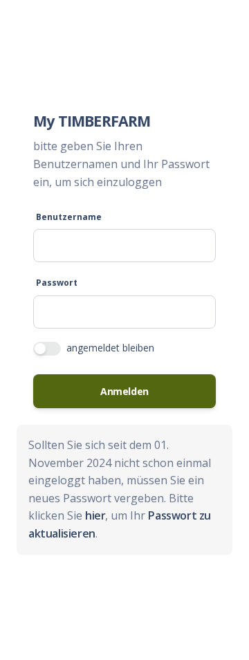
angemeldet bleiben (110, 347)
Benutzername (69, 217)
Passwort (56, 282)
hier (95, 515)
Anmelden (124, 391)
